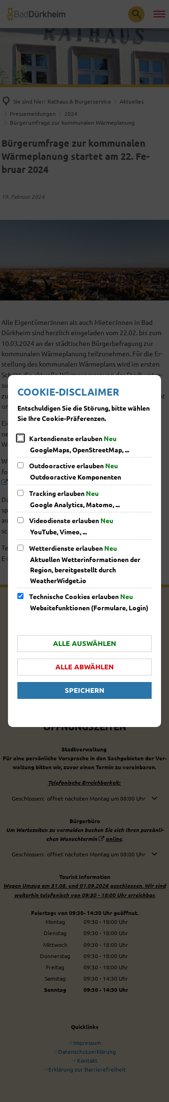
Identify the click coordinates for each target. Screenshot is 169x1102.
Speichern (84, 690)
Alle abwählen (84, 666)
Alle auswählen (84, 643)
